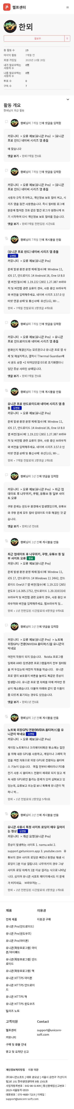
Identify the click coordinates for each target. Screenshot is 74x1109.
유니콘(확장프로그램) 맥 (20, 971)
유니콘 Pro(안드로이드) (20, 926)
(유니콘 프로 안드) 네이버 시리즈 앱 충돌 (36, 138)
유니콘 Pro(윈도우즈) (18, 933)
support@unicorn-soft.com (49, 1032)
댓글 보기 (13, 156)
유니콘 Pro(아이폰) (17, 941)
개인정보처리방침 (15, 1070)
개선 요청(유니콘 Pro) (37, 836)
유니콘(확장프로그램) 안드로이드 (21, 961)
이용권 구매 (44, 919)
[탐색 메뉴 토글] (67, 7)
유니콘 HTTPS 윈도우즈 (20, 1004)
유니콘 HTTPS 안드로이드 (20, 987)
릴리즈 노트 (13, 1011)
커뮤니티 (13, 136)
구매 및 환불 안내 (16, 1044)
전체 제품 (11, 919)
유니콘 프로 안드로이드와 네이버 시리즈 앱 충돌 (35, 339)
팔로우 (37, 38)
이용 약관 (33, 1070)
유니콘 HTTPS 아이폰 (19, 978)
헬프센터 (11, 1030)
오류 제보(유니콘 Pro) (37, 136)
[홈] (6, 7)
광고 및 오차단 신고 (17, 1051)
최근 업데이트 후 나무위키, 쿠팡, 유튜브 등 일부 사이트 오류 (36, 493)
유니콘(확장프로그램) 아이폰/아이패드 (21, 950)
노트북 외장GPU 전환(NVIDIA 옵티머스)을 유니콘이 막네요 (36, 643)
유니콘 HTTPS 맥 (16, 997)
